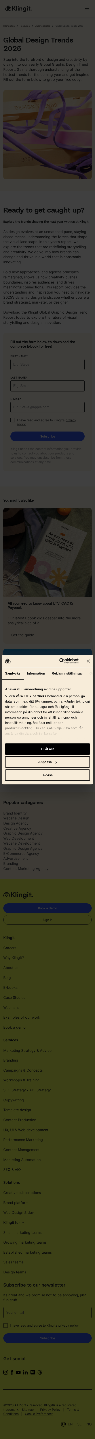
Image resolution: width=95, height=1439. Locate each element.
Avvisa (47, 775)
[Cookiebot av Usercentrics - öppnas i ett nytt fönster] (60, 661)
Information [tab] (36, 673)
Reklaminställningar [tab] (67, 673)
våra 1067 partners (31, 696)
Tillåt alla (47, 749)
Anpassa (45, 762)
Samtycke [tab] (12, 673)
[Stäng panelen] (88, 661)
